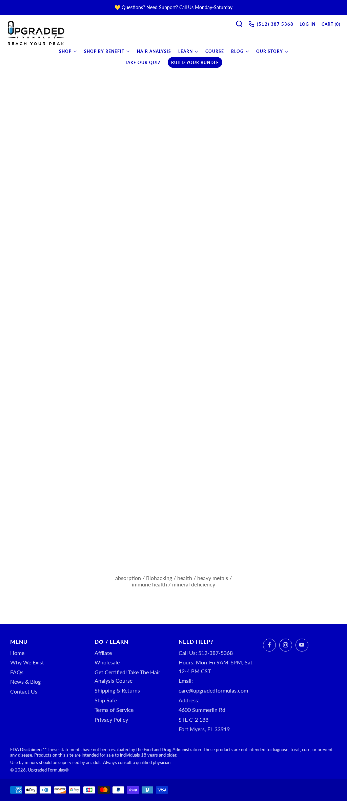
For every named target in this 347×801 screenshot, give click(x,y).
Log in (307, 24)
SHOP (65, 51)
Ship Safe (106, 700)
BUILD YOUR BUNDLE (195, 62)
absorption (128, 578)
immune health (149, 584)
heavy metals (212, 578)
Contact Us (23, 691)
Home (17, 652)
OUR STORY (269, 51)
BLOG (237, 51)
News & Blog (25, 681)
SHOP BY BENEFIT (104, 51)
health (184, 578)
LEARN (185, 51)
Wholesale (107, 662)
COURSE (214, 51)
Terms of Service (114, 709)
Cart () (331, 24)
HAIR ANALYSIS (154, 51)
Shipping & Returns (117, 690)
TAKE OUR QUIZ (143, 62)
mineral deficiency (193, 584)
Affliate (103, 652)
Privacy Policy (111, 719)
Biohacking (159, 578)
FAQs (16, 672)
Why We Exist (27, 662)
